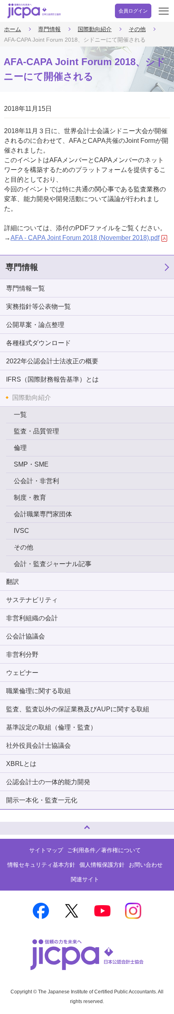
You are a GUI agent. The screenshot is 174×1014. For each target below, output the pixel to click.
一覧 (20, 414)
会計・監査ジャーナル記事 (52, 563)
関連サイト (85, 879)
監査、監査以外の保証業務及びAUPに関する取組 (77, 709)
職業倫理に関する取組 (38, 690)
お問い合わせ (146, 864)
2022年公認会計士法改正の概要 (52, 361)
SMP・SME (31, 464)
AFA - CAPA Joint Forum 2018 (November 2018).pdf (85, 237)
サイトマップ (46, 850)
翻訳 (12, 581)
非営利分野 (22, 654)
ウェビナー (22, 672)
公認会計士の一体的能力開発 (48, 782)
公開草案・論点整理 (35, 324)
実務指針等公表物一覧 (38, 306)
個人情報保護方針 (102, 864)
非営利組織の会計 (32, 618)
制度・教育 (30, 497)
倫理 (20, 447)
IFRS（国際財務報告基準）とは (52, 379)
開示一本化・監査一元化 (41, 800)
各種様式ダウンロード (38, 342)
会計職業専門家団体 (43, 514)
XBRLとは (21, 763)
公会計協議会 (25, 636)
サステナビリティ (32, 599)
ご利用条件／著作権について (104, 850)
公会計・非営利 (36, 480)
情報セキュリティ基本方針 (41, 864)
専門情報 (49, 29)
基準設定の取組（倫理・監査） (51, 727)
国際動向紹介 (95, 29)
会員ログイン (133, 11)
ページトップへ (14, 825)
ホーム (12, 29)
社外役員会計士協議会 (38, 745)
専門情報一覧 (25, 288)
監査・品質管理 (36, 431)
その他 (137, 29)
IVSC (21, 530)
